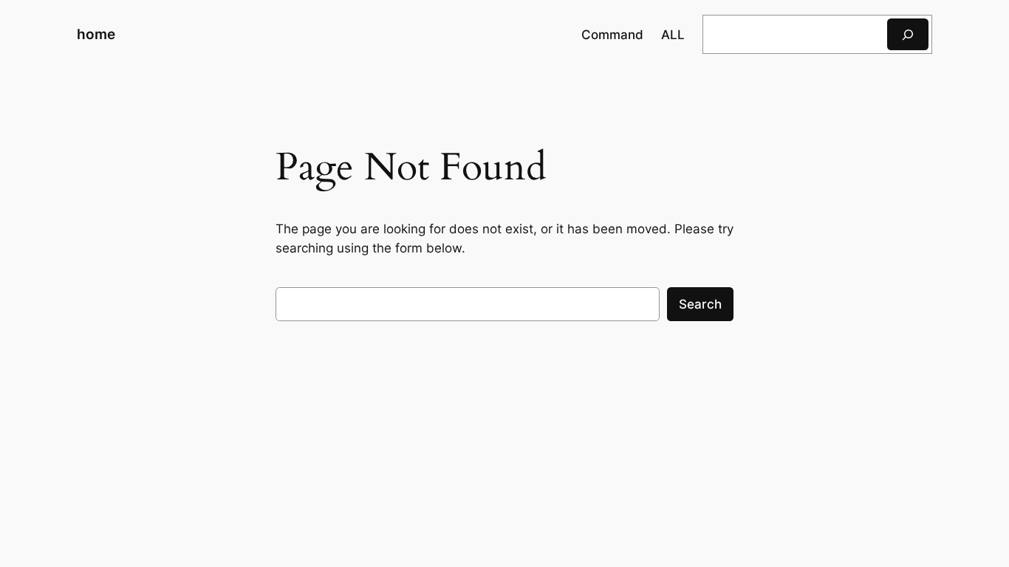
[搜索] (907, 34)
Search (700, 304)
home (96, 34)
